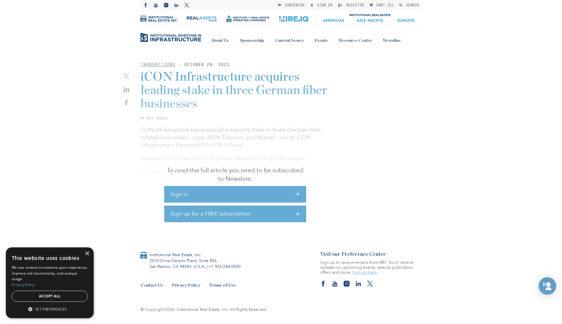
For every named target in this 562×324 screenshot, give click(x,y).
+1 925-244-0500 (225, 266)
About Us (220, 40)
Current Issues (289, 40)
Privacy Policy (186, 285)
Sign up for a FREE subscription (211, 214)
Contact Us (151, 285)
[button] (547, 286)
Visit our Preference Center (353, 254)
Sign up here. (365, 272)
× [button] (87, 253)
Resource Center (355, 40)
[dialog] (50, 282)
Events (321, 40)
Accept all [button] (50, 296)
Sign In (323, 5)
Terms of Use (222, 285)
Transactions (157, 64)
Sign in (179, 194)
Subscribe (293, 5)
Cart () (383, 5)
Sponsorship (252, 40)
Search (411, 5)
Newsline (392, 40)
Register (354, 5)
